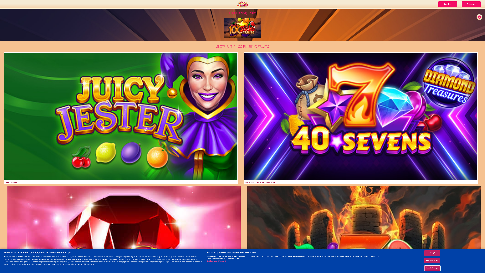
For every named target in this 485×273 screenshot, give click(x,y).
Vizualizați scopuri (432, 268)
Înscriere (448, 4)
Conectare (471, 4)
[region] (242, 261)
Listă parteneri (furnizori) (216, 261)
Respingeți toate (432, 260)
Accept (432, 253)
